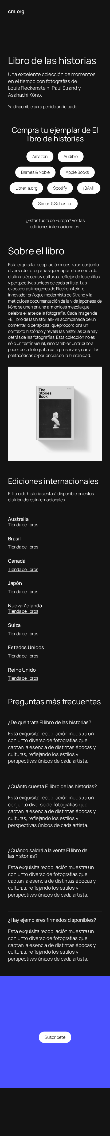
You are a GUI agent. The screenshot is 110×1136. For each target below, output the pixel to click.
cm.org (16, 11)
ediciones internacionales (54, 227)
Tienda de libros (23, 525)
